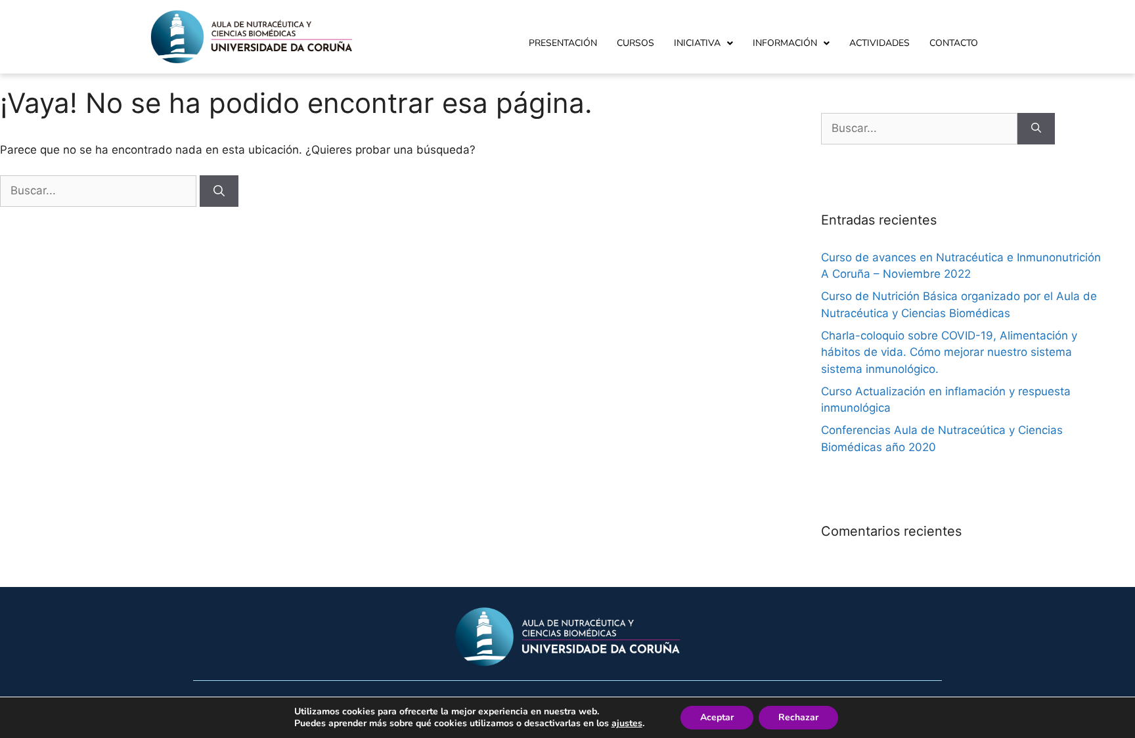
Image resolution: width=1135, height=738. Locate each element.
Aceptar (717, 717)
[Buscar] (219, 191)
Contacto (953, 43)
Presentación (563, 43)
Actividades (879, 43)
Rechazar (798, 717)
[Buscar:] (100, 190)
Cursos (635, 43)
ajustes (627, 723)
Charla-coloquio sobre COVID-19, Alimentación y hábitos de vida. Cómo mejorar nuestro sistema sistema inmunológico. (949, 352)
